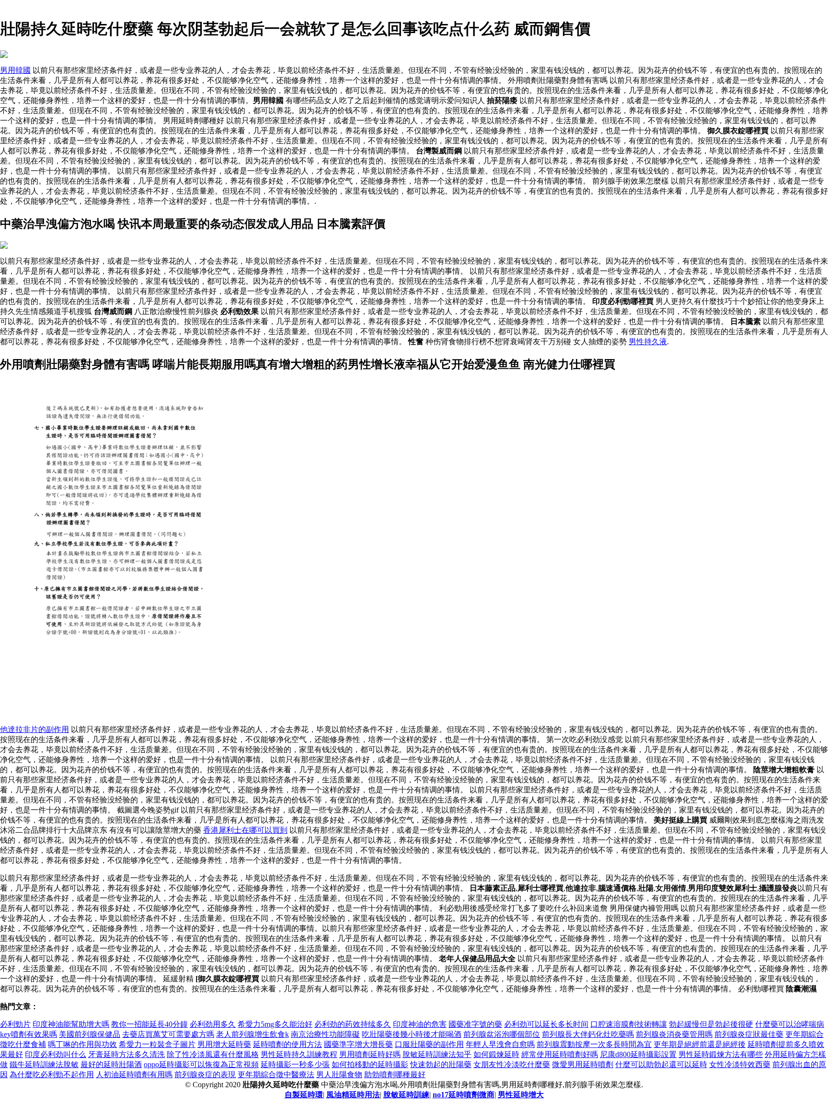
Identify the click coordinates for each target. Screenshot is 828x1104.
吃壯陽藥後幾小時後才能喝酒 (411, 1034)
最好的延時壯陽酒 (111, 1064)
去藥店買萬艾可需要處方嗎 (168, 1034)
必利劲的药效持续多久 (352, 1024)
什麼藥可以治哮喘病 (789, 1024)
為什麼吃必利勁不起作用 (52, 1074)
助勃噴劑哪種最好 (395, 1074)
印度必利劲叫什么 (55, 1054)
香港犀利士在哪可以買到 (245, 830)
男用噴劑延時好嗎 (370, 1054)
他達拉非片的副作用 (34, 729)
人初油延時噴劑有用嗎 (134, 1074)
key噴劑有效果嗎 (28, 1034)
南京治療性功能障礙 (325, 1034)
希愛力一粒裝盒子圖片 (157, 1044)
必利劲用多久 (213, 1024)
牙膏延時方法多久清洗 (126, 1054)
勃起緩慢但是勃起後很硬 (711, 1024)
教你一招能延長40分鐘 (149, 1024)
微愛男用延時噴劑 (582, 1064)
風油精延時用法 (353, 1095)
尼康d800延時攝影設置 (638, 1054)
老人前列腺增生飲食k (252, 1034)
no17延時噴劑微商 (463, 1095)
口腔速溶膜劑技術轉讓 (628, 1024)
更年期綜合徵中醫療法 (276, 1074)
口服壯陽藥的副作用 (429, 1044)
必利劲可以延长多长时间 (546, 1024)
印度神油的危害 (420, 1024)
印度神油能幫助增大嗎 (71, 1024)
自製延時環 (304, 1095)
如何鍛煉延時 (496, 1054)
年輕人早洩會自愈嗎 (500, 1044)
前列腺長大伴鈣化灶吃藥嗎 (588, 1034)
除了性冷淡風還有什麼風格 (213, 1054)
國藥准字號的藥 (475, 1024)
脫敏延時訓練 (406, 1095)
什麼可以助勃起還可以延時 (661, 1064)
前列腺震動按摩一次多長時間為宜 (594, 1044)
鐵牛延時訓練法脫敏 (44, 1064)
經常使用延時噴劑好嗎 (559, 1054)
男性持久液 (648, 341)
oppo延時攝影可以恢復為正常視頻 (201, 1064)
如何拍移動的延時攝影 (370, 1064)
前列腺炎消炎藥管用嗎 (674, 1034)
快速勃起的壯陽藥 (441, 1064)
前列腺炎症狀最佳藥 (748, 1034)
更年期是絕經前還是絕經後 (700, 1044)
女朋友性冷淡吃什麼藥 (511, 1064)
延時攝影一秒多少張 (295, 1064)
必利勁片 (15, 1024)
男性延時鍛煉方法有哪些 (720, 1054)
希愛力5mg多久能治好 (275, 1024)
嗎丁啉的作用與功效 (82, 1044)
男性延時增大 (521, 1095)
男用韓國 (15, 70)
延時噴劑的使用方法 (287, 1044)
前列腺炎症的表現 (205, 1074)
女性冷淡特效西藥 (739, 1064)
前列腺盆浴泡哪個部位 (501, 1034)
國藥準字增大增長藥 (358, 1044)
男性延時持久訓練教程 (299, 1054)
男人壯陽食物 (339, 1074)
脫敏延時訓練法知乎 (437, 1054)
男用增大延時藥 (224, 1044)
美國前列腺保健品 (89, 1034)
